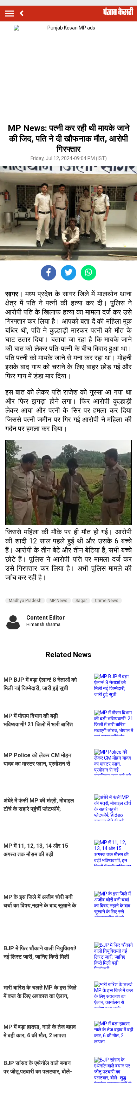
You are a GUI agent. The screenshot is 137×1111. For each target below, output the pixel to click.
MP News (58, 600)
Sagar (81, 600)
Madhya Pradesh (25, 600)
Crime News (106, 600)
